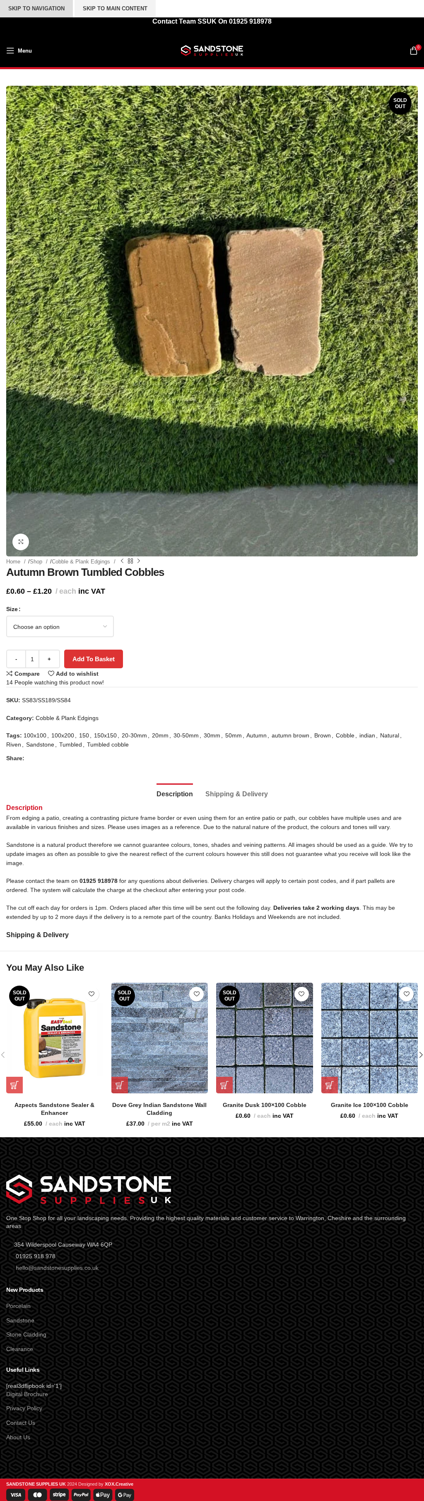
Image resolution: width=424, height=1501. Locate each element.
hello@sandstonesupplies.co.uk (57, 1267)
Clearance (19, 1349)
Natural (389, 735)
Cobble (345, 735)
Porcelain (18, 1306)
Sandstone (40, 744)
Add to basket (93, 658)
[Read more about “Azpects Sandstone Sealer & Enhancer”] (14, 1085)
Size (12, 609)
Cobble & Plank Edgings (82, 561)
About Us (18, 1437)
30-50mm (186, 735)
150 (84, 735)
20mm (160, 735)
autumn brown (290, 735)
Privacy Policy (24, 1408)
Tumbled (70, 744)
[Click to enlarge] (20, 542)
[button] (14, 321)
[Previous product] (122, 561)
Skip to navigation (36, 8)
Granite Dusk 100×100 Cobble (264, 1105)
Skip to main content (115, 8)
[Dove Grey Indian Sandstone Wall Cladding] (159, 1038)
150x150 (105, 735)
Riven (13, 744)
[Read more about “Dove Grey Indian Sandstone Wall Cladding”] (119, 1085)
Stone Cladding (26, 1334)
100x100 (35, 735)
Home (14, 561)
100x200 (62, 735)
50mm (233, 735)
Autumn (256, 735)
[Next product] (139, 561)
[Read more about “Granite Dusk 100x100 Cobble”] (224, 1085)
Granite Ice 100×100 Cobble (369, 1105)
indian (367, 735)
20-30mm (134, 735)
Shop (37, 561)
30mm (212, 735)
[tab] (175, 792)
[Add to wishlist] (91, 994)
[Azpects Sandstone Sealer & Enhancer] (54, 1038)
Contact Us (20, 1422)
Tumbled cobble (108, 744)
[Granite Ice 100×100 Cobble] (369, 1038)
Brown (322, 735)
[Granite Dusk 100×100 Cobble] (264, 1038)
